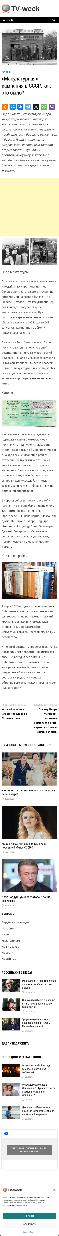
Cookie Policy (28, 1232)
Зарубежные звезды (15, 922)
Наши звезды (11, 946)
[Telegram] (28, 107)
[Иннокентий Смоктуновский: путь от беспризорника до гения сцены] (11, 1001)
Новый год (9, 958)
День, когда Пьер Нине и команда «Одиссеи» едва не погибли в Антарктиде (38, 1111)
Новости (7, 952)
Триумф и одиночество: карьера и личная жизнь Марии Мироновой (36, 1023)
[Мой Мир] (13, 107)
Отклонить (29, 1224)
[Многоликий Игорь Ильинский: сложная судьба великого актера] (11, 981)
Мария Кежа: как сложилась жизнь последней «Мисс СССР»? (24, 845)
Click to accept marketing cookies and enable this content (29, 1149)
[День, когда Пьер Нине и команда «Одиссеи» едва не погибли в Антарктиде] (11, 1108)
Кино (5, 934)
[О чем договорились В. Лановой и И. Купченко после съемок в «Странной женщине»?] (11, 1085)
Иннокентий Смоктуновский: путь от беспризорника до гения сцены (38, 1003)
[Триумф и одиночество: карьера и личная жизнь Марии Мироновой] (11, 1020)
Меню (10, 19)
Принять (29, 1216)
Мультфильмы (11, 940)
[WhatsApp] (44, 107)
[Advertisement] (29, 207)
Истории (6, 72)
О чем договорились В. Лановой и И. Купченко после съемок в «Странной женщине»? (38, 1090)
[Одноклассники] (5, 107)
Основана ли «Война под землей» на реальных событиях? (36, 1069)
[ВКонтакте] (20, 107)
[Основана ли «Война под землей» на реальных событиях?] (11, 1066)
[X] (36, 107)
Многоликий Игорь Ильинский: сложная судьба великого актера (39, 984)
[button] (54, 1189)
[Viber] (52, 107)
